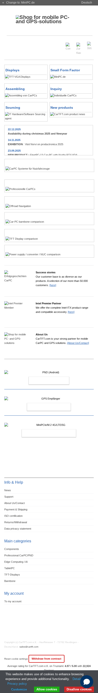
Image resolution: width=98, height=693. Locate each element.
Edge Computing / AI (16, 561)
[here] (52, 285)
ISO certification (13, 515)
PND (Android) (44, 380)
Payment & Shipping (15, 509)
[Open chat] (86, 681)
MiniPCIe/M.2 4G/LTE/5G (44, 433)
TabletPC (9, 568)
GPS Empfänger (43, 407)
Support (8, 496)
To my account (12, 601)
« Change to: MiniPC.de (18, 2)
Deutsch (86, 2)
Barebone (9, 581)
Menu (11, 43)
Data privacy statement (17, 528)
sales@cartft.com (29, 646)
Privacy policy (17, 683)
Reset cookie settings (16, 658)
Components (11, 549)
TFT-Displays (12, 574)
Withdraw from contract (46, 658)
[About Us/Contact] (78, 343)
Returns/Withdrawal (15, 522)
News (7, 490)
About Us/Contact (14, 503)
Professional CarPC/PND (18, 555)
